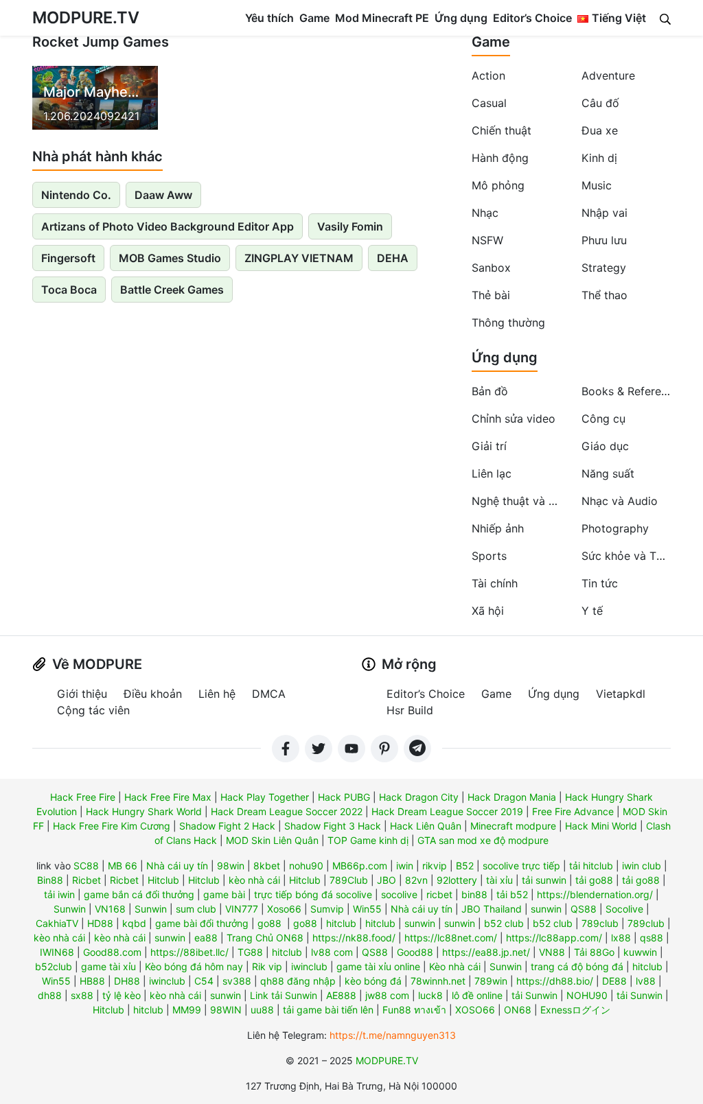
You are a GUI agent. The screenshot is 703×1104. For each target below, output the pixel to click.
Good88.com (112, 952)
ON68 (517, 1009)
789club (600, 923)
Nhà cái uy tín (177, 865)
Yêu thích (269, 18)
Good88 (415, 952)
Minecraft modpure (513, 826)
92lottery (457, 880)
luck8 (430, 995)
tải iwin (59, 894)
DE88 (614, 981)
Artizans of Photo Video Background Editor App (167, 226)
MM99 (186, 1009)
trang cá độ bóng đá (577, 966)
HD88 (100, 923)
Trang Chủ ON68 (265, 937)
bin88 (474, 894)
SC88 (86, 865)
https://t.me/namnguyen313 (393, 1035)
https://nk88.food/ (353, 937)
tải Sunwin (534, 995)
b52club (53, 966)
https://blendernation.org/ (595, 894)
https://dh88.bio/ (554, 981)
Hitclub (163, 880)
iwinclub (309, 966)
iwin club (641, 865)
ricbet (439, 894)
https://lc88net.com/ (450, 937)
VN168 (110, 909)
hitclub (341, 923)
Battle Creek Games (172, 289)
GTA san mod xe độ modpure (483, 840)
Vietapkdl (620, 694)
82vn (416, 880)
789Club (349, 880)
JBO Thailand (491, 909)
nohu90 (306, 865)
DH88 (127, 981)
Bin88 (50, 880)
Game (314, 18)
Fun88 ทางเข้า (414, 1009)
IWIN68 (57, 952)
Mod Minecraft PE (382, 18)
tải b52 (512, 894)
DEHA (392, 258)
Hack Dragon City (419, 797)
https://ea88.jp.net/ (486, 952)
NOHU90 (587, 995)
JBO (386, 880)
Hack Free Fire (82, 797)
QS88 (584, 909)
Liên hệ (216, 694)
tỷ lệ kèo (121, 995)
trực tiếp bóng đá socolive (313, 894)
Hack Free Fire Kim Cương (111, 826)
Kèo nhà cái (455, 966)
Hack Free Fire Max (167, 797)
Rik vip (267, 966)
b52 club (504, 923)
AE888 (341, 995)
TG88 (250, 952)
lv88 (646, 981)
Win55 (367, 909)
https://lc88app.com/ (554, 937)
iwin (404, 865)
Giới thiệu (82, 694)
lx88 (621, 937)
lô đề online (477, 995)
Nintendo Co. (76, 195)
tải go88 (594, 880)
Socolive (624, 909)
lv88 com (332, 952)
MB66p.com (359, 865)
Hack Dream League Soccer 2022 (286, 811)
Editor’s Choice (532, 18)
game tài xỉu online (378, 966)
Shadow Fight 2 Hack (227, 826)
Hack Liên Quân (425, 826)
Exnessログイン (575, 1009)
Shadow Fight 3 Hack (332, 826)
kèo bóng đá (373, 981)
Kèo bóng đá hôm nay (194, 966)
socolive (399, 894)
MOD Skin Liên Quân (272, 840)
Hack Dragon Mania (512, 797)
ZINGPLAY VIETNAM (299, 258)
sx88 (82, 995)
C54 (204, 981)
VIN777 (241, 909)
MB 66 (122, 865)
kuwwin (640, 952)
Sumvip (327, 909)
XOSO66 (475, 1009)
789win (490, 981)
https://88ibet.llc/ (189, 952)
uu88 (262, 1009)
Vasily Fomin (350, 226)
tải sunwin (544, 880)
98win (230, 865)
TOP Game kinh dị (367, 840)
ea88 (206, 937)
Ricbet (86, 880)
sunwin (546, 909)
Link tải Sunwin (283, 995)
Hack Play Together (264, 797)
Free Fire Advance (573, 811)
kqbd (134, 923)
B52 (465, 865)
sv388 (236, 981)
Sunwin (70, 909)
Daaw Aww (163, 195)
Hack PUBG (344, 797)
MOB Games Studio (170, 258)
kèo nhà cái (254, 880)
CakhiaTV (57, 923)
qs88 (651, 937)
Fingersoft (68, 258)
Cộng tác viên (93, 710)
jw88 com (387, 995)
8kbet (266, 865)
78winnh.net (438, 981)
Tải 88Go (594, 952)
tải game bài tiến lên (328, 1009)
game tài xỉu (108, 966)
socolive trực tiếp (521, 865)
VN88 (552, 952)
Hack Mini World (601, 826)
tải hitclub (591, 865)
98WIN (226, 1009)
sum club (196, 909)
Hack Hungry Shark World (144, 811)
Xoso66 (284, 909)
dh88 (50, 995)
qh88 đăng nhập (298, 981)
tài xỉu (499, 880)
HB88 (92, 981)
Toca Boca (69, 289)
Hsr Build (410, 710)
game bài (224, 894)
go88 (269, 923)
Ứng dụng (461, 18)
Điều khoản (153, 694)
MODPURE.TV (85, 17)
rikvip (434, 865)
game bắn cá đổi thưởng (139, 894)
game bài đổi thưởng (202, 923)
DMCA (269, 694)
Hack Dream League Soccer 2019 (447, 811)
